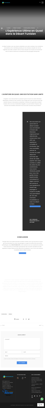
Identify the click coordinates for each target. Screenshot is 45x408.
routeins (9, 28)
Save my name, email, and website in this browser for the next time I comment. (20, 358)
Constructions (26, 28)
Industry (33, 28)
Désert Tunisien (17, 28)
